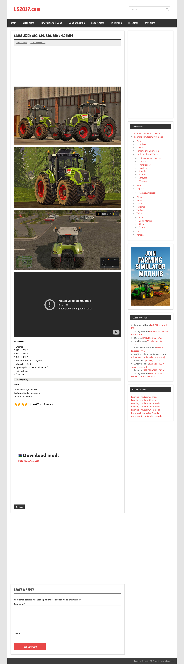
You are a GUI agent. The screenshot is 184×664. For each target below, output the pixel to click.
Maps (139, 185)
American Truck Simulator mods (146, 416)
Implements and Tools (146, 154)
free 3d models (167, 661)
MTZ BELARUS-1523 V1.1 (155, 370)
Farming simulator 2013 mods (145, 409)
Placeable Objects (147, 192)
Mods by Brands (77, 23)
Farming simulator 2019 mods (145, 403)
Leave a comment (37, 42)
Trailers (139, 213)
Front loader (144, 164)
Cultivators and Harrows (150, 158)
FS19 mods (133, 23)
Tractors (19, 507)
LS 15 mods (116, 23)
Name (17, 633)
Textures (140, 206)
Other (139, 197)
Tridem (142, 227)
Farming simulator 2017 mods (148, 136)
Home (13, 23)
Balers (142, 217)
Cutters (142, 161)
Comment (19, 604)
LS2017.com (27, 9)
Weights (143, 180)
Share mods (28, 23)
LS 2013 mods (97, 23)
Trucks (139, 231)
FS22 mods (150, 23)
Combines (141, 144)
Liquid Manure (145, 220)
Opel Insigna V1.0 (151, 360)
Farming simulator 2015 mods (145, 406)
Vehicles (140, 234)
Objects (140, 188)
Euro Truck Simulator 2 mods (145, 412)
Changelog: (23, 379)
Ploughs (142, 171)
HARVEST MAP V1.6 (152, 337)
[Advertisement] (67, 64)
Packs (139, 200)
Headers (143, 168)
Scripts (139, 203)
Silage (141, 223)
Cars (138, 141)
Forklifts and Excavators (147, 150)
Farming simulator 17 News (147, 133)
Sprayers (143, 177)
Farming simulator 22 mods (144, 400)
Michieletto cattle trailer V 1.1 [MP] (148, 357)
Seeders (142, 174)
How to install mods (51, 23)
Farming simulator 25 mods (144, 396)
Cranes (139, 147)
